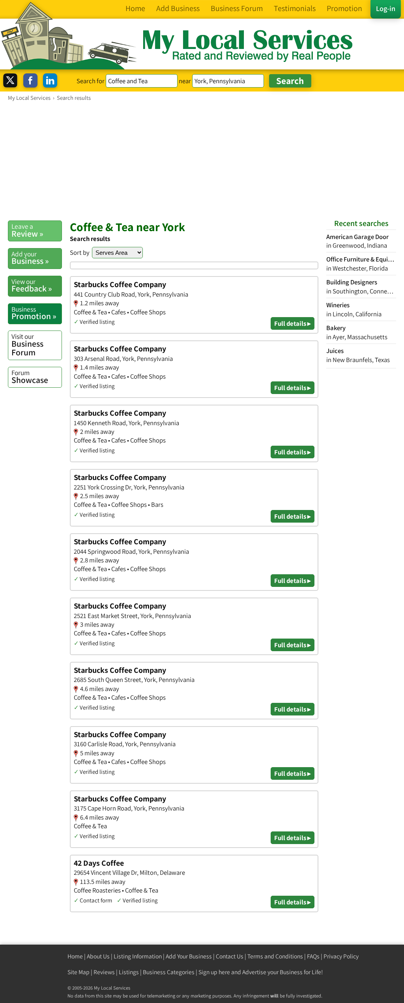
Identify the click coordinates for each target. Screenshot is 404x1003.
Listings (129, 972)
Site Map (78, 972)
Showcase (29, 376)
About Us (98, 956)
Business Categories (169, 972)
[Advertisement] (202, 160)
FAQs (313, 956)
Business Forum (27, 344)
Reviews (104, 972)
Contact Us (229, 956)
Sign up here (214, 972)
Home (75, 956)
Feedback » (31, 285)
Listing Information (138, 956)
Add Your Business (189, 956)
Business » (30, 258)
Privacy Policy (341, 956)
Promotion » (33, 313)
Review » (27, 230)
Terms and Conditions (275, 956)
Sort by (80, 252)
